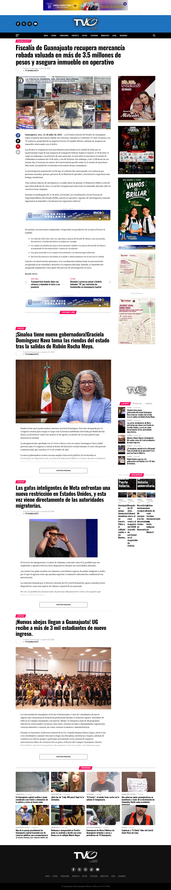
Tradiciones (64, 35)
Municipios (105, 35)
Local (114, 35)
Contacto (75, 35)
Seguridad (123, 35)
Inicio (46, 35)
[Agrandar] (152, 79)
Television (94, 35)
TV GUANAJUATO (32, 71)
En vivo (84, 35)
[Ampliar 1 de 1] (152, 129)
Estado (53, 35)
